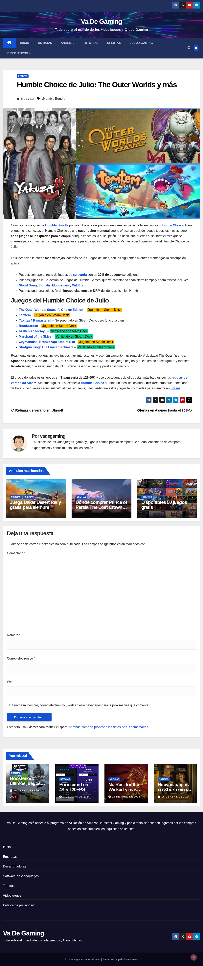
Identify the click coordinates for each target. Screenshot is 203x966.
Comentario (16, 553)
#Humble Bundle (53, 98)
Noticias (45, 42)
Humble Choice (172, 225)
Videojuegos (12, 895)
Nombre (13, 635)
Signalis (44, 285)
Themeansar (131, 959)
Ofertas (114, 42)
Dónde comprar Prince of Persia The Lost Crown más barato (101, 507)
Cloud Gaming (141, 42)
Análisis (68, 42)
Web (10, 682)
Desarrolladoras (14, 866)
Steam (175, 388)
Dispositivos (18, 53)
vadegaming (52, 436)
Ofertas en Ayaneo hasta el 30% (163, 410)
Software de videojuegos (21, 876)
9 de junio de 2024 (76, 796)
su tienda (80, 274)
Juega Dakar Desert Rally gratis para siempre (35, 505)
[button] (189, 48)
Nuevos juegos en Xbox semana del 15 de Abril (175, 789)
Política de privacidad (18, 905)
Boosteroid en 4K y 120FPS (73, 787)
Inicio (24, 42)
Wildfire (77, 285)
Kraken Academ (31, 331)
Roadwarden (28, 325)
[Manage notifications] (194, 957)
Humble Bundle (56, 225)
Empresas (10, 856)
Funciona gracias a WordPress (83, 959)
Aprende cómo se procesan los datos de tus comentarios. (109, 727)
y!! (45, 331)
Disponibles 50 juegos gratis (164, 505)
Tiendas (8, 885)
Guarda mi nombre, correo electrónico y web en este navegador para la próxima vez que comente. (80, 705)
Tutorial (90, 42)
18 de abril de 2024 (126, 796)
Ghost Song (28, 285)
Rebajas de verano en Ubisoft (38, 410)
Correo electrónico (21, 658)
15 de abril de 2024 (176, 796)
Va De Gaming (101, 21)
